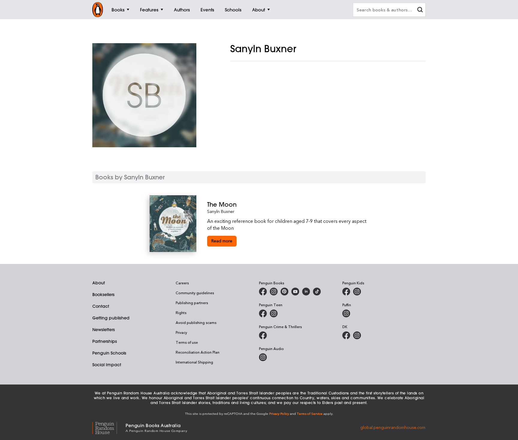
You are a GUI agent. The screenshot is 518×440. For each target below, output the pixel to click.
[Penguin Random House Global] (109, 427)
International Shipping (194, 362)
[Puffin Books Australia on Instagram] (346, 313)
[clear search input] (420, 10)
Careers (182, 283)
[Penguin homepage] (97, 9)
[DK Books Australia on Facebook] (346, 335)
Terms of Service (310, 413)
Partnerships (104, 341)
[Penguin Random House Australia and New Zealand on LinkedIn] (306, 291)
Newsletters (103, 329)
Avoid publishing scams (196, 322)
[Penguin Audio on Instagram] (263, 357)
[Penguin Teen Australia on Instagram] (274, 313)
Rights (181, 312)
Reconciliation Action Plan (197, 352)
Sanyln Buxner (220, 211)
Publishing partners (192, 302)
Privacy (181, 332)
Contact (100, 306)
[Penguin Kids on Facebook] (346, 291)
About (98, 283)
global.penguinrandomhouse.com (392, 427)
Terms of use (187, 342)
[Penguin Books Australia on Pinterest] (284, 291)
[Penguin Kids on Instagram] (357, 291)
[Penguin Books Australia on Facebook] (263, 291)
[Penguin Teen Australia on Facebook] (263, 313)
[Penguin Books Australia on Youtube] (295, 291)
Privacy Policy (279, 413)
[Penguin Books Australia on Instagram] (274, 291)
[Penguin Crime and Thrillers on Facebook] (263, 335)
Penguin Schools (109, 353)
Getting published (111, 318)
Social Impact (106, 364)
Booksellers (103, 294)
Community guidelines (195, 292)
